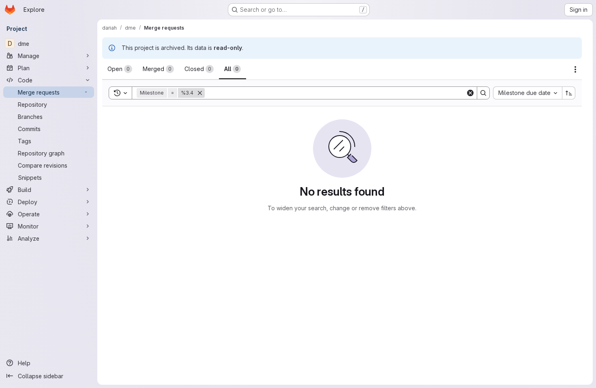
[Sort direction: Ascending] (568, 92)
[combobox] (527, 92)
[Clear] (470, 93)
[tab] (119, 69)
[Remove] (200, 93)
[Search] (483, 92)
